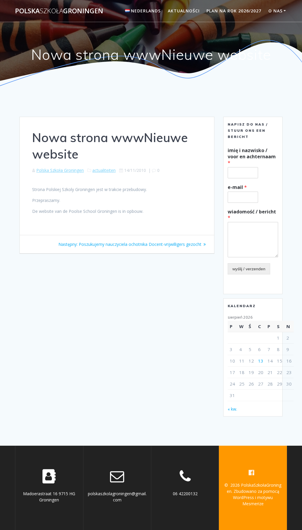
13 (260, 361)
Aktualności (184, 11)
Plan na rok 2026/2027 (233, 11)
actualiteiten (104, 170)
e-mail (237, 187)
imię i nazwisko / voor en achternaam (252, 156)
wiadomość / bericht (252, 215)
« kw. (232, 409)
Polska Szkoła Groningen (60, 170)
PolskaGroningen (59, 11)
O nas (275, 11)
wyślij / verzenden (248, 268)
